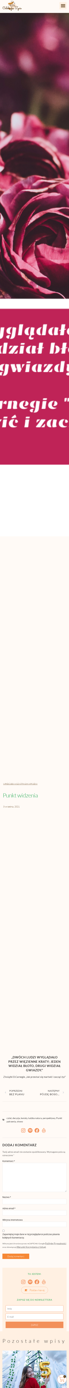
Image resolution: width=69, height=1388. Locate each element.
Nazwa (6, 1197)
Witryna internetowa (12, 1220)
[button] (63, 5)
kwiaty (24, 1118)
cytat (9, 1118)
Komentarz (8, 1161)
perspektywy (49, 1118)
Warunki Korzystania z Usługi (31, 1247)
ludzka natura (35, 1118)
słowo (20, 1121)
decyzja (16, 1118)
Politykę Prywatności (55, 1243)
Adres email (8, 1208)
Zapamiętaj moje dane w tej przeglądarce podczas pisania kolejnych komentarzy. (31, 1236)
